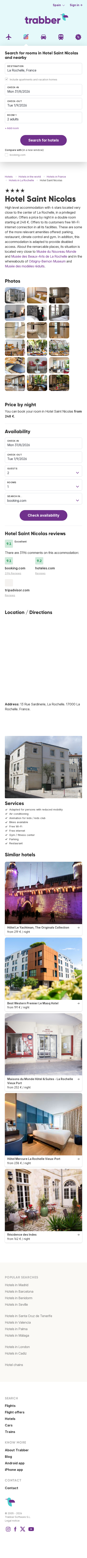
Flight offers (14, 1412)
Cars (9, 1425)
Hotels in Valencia (18, 1322)
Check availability (43, 515)
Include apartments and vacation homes (33, 79)
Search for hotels (43, 140)
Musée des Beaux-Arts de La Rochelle (39, 256)
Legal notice (12, 1520)
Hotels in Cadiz (16, 1353)
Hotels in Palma (16, 1329)
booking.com (17, 155)
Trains (10, 1432)
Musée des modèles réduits (25, 266)
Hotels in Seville (16, 1304)
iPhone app (14, 1470)
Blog (8, 1457)
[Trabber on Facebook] (15, 1531)
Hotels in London (17, 1347)
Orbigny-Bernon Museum (47, 261)
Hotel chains (14, 1365)
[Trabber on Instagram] (8, 1531)
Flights (10, 1406)
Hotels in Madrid (16, 1285)
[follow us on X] (22, 1531)
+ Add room (12, 128)
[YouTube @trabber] (30, 1531)
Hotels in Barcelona (19, 1291)
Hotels (10, 1419)
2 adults (13, 119)
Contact (11, 1488)
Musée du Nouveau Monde (56, 251)
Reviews (40, 573)
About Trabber (17, 1450)
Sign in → (76, 5)
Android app (14, 1463)
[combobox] (43, 68)
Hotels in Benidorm (18, 1298)
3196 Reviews (13, 573)
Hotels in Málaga (17, 1335)
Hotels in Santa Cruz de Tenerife (28, 1316)
